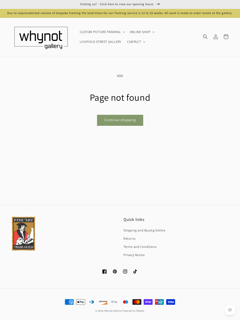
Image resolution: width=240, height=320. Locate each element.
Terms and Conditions (140, 247)
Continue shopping (120, 120)
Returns (129, 238)
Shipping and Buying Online (144, 230)
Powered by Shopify (133, 310)
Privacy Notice (134, 255)
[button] (205, 37)
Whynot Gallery (113, 310)
